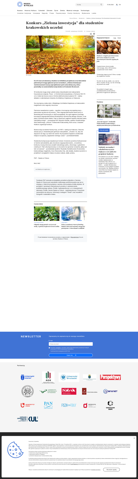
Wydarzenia (86, 13)
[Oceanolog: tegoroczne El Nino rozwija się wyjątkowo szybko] (109, 75)
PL (117, 4)
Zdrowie (49, 10)
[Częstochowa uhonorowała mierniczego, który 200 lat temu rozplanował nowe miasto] (109, 68)
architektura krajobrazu (43, 169)
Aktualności (82, 18)
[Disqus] (60, 266)
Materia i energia (73, 10)
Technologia (85, 10)
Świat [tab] (119, 38)
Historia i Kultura (30, 10)
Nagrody (45, 13)
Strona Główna (73, 18)
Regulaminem (75, 237)
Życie (56, 10)
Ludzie (94, 13)
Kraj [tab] (115, 38)
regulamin (58, 347)
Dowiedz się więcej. (96, 469)
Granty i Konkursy (74, 13)
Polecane (104, 130)
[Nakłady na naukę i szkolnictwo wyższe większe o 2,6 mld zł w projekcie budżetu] (109, 154)
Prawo (52, 13)
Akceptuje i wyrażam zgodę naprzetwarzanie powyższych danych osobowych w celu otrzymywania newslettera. (69, 348)
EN (120, 4)
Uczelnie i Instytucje (24, 13)
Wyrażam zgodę (111, 469)
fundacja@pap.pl (74, 464)
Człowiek (41, 10)
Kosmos (20, 10)
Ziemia (62, 10)
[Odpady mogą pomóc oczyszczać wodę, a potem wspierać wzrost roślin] (47, 218)
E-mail (51, 340)
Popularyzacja (61, 13)
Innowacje (36, 13)
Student (100, 119)
